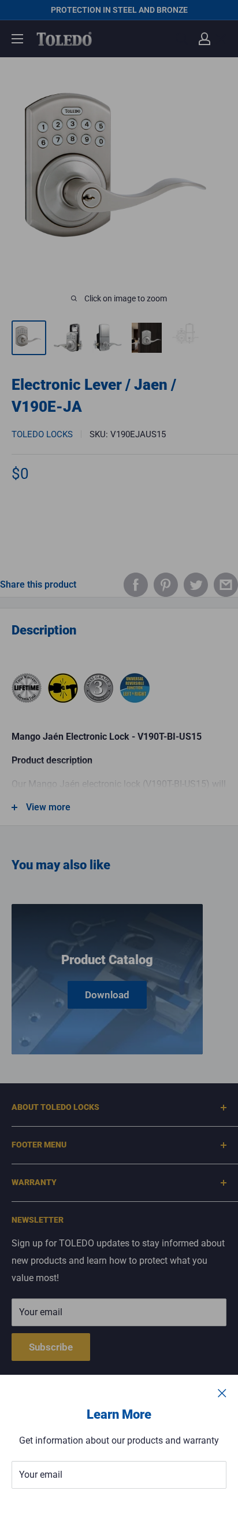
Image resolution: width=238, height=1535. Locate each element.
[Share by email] (226, 585)
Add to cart (119, 526)
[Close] (222, 1392)
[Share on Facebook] (136, 585)
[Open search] (182, 38)
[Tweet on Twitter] (196, 585)
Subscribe (119, 1509)
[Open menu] (17, 38)
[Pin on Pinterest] (166, 585)
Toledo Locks (42, 434)
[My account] (204, 38)
